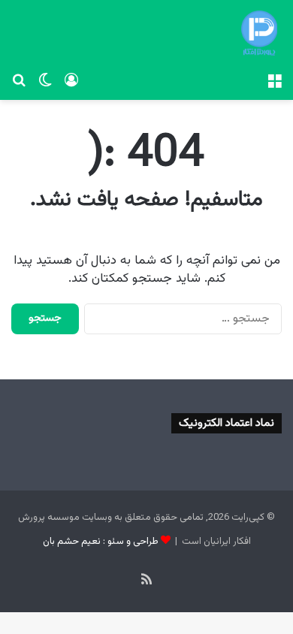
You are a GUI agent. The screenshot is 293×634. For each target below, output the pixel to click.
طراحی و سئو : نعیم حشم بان (101, 541)
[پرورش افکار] (259, 33)
